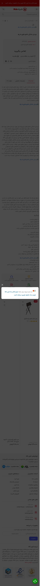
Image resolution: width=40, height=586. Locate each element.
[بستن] (2, 285)
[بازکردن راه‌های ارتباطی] (35, 581)
